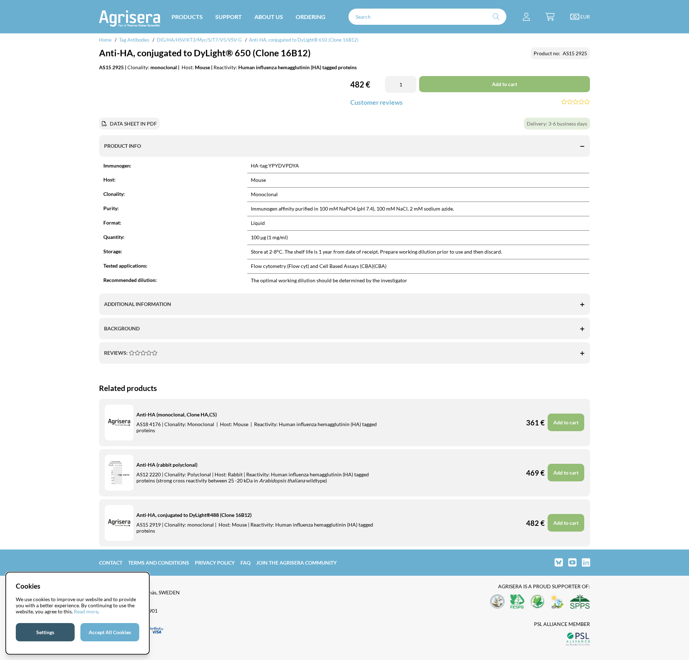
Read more (86, 611)
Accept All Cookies (110, 632)
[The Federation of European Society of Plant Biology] (517, 602)
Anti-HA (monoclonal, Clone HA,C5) (176, 414)
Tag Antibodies (134, 40)
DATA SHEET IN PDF (133, 124)
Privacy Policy (215, 563)
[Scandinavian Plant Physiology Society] (580, 602)
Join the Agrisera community (296, 563)
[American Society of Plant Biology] (497, 602)
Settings (45, 632)
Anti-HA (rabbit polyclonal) (166, 465)
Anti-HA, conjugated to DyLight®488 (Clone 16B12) (194, 515)
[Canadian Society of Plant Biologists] (537, 602)
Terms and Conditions (158, 563)
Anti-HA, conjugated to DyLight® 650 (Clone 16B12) (303, 40)
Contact (110, 563)
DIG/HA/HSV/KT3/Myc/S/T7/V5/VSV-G (199, 40)
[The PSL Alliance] (578, 639)
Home (105, 40)
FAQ (245, 563)
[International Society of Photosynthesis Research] (557, 602)
